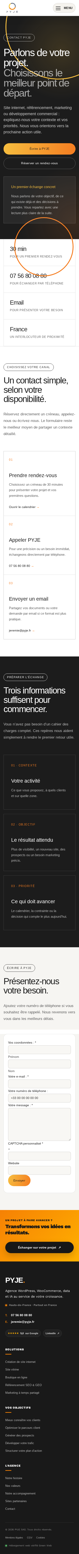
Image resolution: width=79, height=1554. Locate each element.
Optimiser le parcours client (22, 1427)
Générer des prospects (19, 1435)
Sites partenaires (16, 1501)
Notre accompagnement (20, 1493)
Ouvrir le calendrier (22, 507)
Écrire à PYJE (40, 148)
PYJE (15, 1280)
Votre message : (20, 1105)
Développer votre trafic (19, 1443)
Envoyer (19, 1180)
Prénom (13, 1056)
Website (13, 1163)
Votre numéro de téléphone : (28, 1091)
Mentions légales (14, 1537)
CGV (29, 1537)
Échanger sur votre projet (39, 1247)
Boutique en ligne (16, 1377)
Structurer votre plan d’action (23, 1450)
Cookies (40, 1537)
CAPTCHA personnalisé (25, 1143)
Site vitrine (12, 1369)
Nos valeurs (12, 1485)
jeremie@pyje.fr (20, 630)
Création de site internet (20, 1361)
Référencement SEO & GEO (23, 1385)
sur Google (23, 1333)
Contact (10, 1508)
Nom (11, 1071)
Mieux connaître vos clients (22, 1420)
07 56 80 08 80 (19, 566)
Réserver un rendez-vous (39, 163)
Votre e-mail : (18, 1076)
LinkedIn (52, 1333)
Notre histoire (13, 1478)
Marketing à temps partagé (22, 1392)
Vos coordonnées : (22, 1042)
